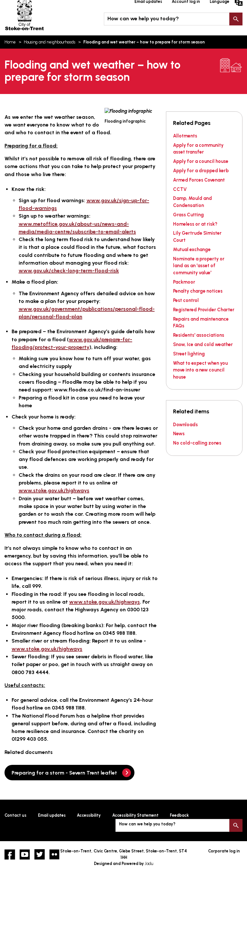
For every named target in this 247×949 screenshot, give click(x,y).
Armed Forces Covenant (199, 180)
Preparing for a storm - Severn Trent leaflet (64, 773)
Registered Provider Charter (203, 310)
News (179, 434)
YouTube (25, 854)
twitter (39, 854)
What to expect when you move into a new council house (200, 370)
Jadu (149, 863)
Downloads (185, 425)
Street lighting (189, 354)
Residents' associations (198, 335)
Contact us (15, 815)
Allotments (185, 136)
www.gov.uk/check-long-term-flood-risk (69, 271)
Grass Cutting (188, 215)
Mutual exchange (192, 249)
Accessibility (89, 815)
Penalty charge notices (198, 291)
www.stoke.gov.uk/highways (54, 490)
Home (10, 42)
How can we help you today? (143, 18)
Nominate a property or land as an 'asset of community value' (198, 266)
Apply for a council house (200, 161)
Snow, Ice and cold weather (203, 344)
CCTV (180, 189)
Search (235, 19)
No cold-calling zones (197, 443)
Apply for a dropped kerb (201, 171)
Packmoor (184, 282)
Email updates (52, 815)
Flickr (54, 854)
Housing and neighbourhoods (49, 42)
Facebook (10, 854)
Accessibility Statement (135, 815)
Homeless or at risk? (195, 224)
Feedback (179, 815)
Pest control (186, 300)
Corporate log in (224, 851)
